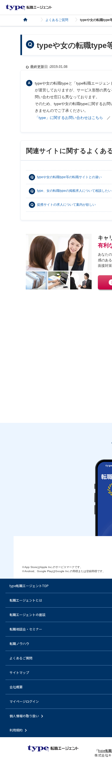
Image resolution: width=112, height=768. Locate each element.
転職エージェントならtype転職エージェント (28, 7)
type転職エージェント (28, 20)
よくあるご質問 (56, 20)
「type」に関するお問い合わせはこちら (69, 117)
